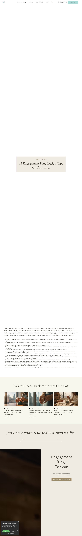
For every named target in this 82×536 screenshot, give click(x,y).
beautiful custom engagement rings (12, 330)
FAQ (47, 2)
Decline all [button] (14, 531)
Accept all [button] (6, 531)
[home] (3, 2)
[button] (22, 2)
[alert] (10, 528)
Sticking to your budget (23, 349)
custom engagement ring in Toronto (30, 367)
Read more (10, 528)
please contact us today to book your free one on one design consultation (58, 367)
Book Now (73, 2)
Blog (52, 2)
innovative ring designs (23, 352)
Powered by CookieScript (10, 533)
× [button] (18, 521)
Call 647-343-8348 (62, 2)
